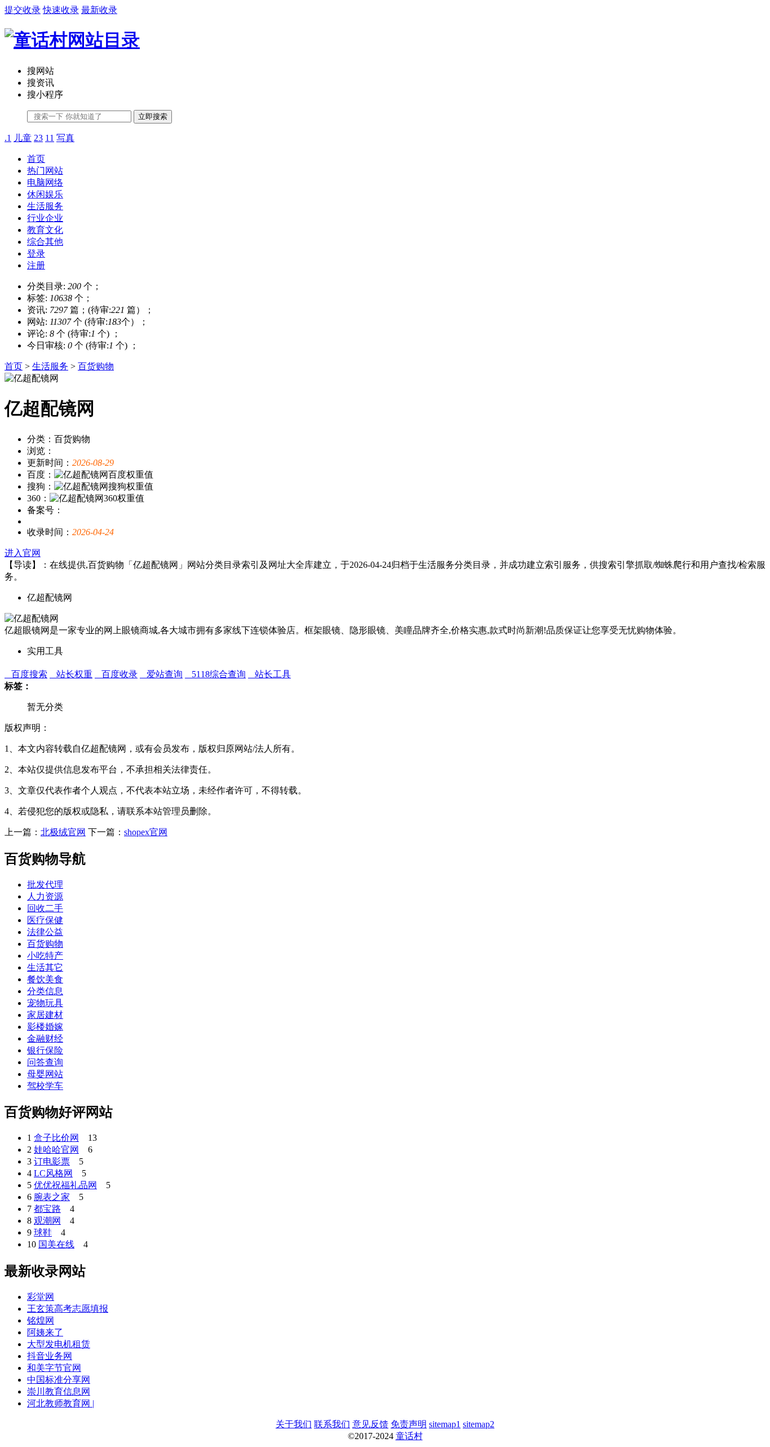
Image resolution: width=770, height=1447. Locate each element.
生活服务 (45, 206)
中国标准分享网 (58, 1379)
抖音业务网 (49, 1356)
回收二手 (45, 908)
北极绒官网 (63, 832)
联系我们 (332, 1424)
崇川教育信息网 (58, 1391)
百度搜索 (26, 674)
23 (38, 138)
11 (49, 138)
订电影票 (52, 1161)
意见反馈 (370, 1424)
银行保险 (45, 1050)
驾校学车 (45, 1086)
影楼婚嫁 (45, 1026)
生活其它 (45, 967)
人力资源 (45, 896)
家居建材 (45, 1015)
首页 (36, 159)
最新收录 (99, 10)
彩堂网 (40, 1297)
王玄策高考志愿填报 (67, 1308)
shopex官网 (145, 832)
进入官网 (23, 553)
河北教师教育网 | (60, 1403)
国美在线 (56, 1244)
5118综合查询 (215, 674)
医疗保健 (45, 920)
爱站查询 (161, 674)
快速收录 (61, 10)
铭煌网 (40, 1320)
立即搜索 (152, 116)
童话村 (409, 1436)
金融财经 (45, 1038)
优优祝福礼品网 (65, 1185)
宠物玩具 (45, 1003)
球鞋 (43, 1232)
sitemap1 (445, 1424)
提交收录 (23, 10)
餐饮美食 (45, 979)
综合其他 (45, 241)
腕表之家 (52, 1197)
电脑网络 (45, 182)
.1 (8, 138)
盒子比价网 (56, 1137)
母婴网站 (45, 1074)
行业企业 (45, 218)
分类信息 (45, 991)
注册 (36, 265)
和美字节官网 (54, 1368)
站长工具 (269, 674)
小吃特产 (45, 955)
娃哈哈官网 (56, 1149)
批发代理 (45, 884)
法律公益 (45, 932)
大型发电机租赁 (58, 1344)
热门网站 (45, 170)
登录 (36, 253)
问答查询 (45, 1062)
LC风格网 (53, 1173)
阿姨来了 (45, 1332)
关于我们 (294, 1424)
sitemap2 (478, 1424)
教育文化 (45, 230)
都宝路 (47, 1209)
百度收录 (116, 674)
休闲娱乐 (45, 194)
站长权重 (71, 674)
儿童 (23, 138)
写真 (65, 138)
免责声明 (409, 1424)
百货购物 (96, 366)
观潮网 (47, 1220)
